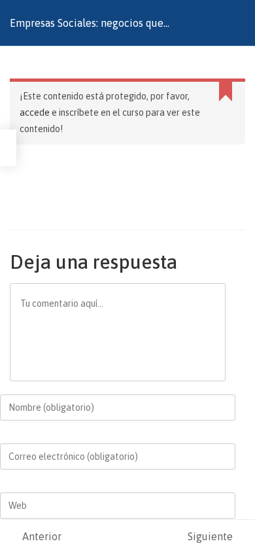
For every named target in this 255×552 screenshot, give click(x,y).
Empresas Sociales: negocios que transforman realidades (86, 31)
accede (35, 112)
